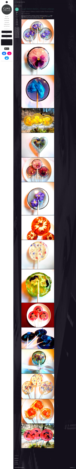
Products (17, 24)
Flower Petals (17, 32)
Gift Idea (18, 33)
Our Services (16, 460)
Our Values (16, 462)
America (16, 27)
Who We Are (16, 458)
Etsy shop (48, 15)
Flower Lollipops (17, 31)
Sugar (16, 36)
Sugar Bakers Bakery (17, 37)
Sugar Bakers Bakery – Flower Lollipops (37, 9)
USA (18, 37)
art (15, 28)
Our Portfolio (16, 464)
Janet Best (16, 34)
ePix (74, 467)
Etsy (18, 30)
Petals (16, 35)
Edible (17, 30)
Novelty (17, 22)
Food (17, 19)
